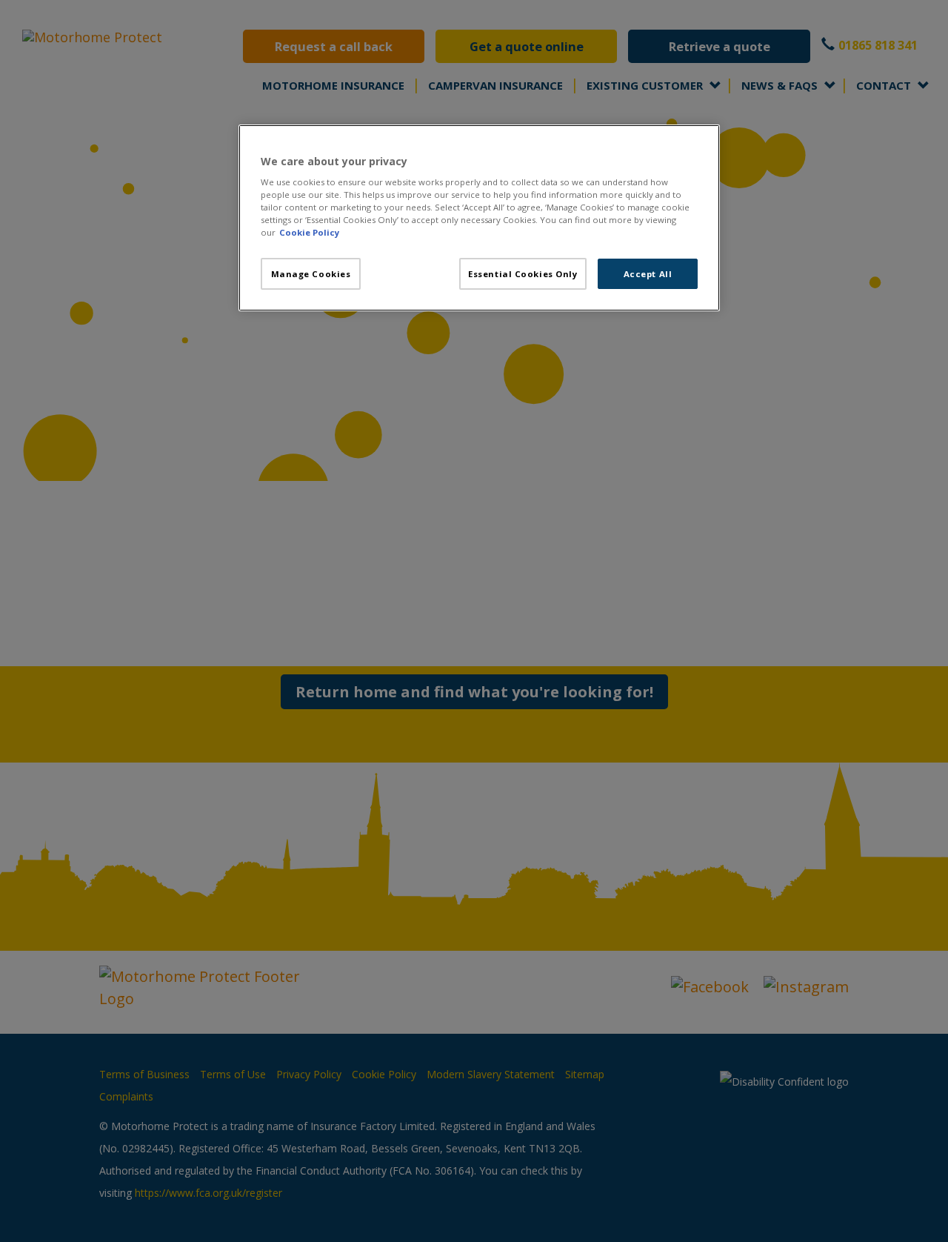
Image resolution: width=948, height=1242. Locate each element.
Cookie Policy (309, 232)
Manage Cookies (311, 273)
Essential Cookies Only (523, 273)
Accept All (648, 273)
